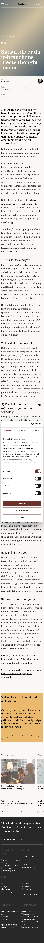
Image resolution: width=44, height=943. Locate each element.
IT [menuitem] (22, 862)
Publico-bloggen (14, 36)
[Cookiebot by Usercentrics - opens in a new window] (31, 424)
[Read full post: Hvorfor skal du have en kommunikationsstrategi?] (18, 771)
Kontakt (37, 4)
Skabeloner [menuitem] (5, 889)
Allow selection (22, 510)
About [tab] (36, 431)
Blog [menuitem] (3, 884)
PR (39, 812)
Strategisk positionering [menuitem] (10, 863)
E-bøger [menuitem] (4, 887)
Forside (3, 36)
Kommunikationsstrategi (9, 97)
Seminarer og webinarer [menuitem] (10, 892)
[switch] (38, 478)
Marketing (20, 812)
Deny (22, 517)
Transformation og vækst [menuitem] (10, 860)
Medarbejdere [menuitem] (27, 887)
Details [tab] (22, 431)
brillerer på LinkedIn (31, 529)
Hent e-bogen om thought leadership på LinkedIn (19, 736)
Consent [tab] (7, 431)
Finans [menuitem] (24, 864)
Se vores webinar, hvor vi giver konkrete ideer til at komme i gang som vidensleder (21, 673)
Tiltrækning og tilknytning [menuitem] (10, 865)
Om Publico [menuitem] (26, 884)
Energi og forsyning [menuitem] (29, 867)
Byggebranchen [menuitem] (28, 856)
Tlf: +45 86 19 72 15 (9, 925)
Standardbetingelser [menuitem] (29, 894)
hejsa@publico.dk (8, 927)
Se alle (40, 755)
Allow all (22, 503)
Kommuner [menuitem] (26, 859)
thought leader (13, 156)
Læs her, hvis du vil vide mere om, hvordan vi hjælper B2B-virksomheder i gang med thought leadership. (21, 659)
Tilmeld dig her (9, 839)
